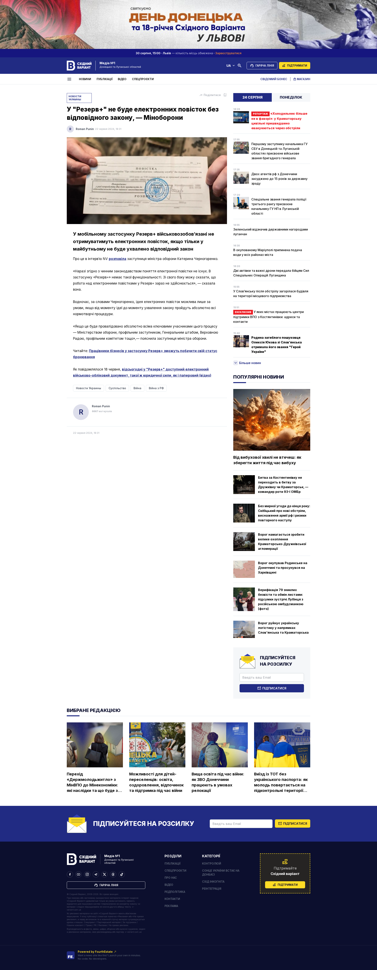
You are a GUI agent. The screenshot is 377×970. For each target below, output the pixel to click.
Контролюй (211, 863)
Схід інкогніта (213, 881)
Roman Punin (85, 129)
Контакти (172, 898)
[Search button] (239, 65)
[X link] (104, 874)
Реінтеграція (211, 888)
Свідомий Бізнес (273, 79)
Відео (122, 79)
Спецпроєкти (143, 79)
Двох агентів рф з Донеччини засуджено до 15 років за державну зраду (279, 178)
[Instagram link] (87, 874)
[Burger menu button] (70, 79)
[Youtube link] (78, 874)
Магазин (303, 79)
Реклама (171, 906)
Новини (85, 79)
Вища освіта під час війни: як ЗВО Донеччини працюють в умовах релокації (218, 782)
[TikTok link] (122, 874)
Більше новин (250, 363)
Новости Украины (75, 98)
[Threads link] (113, 874)
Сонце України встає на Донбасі (220, 872)
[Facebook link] (70, 874)
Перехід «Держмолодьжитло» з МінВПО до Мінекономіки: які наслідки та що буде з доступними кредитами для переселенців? (92, 782)
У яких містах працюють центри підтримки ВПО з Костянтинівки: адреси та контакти (268, 317)
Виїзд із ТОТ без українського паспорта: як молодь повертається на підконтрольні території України (281, 782)
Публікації (105, 79)
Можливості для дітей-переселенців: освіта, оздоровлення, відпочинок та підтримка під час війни (156, 782)
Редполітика (175, 891)
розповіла (117, 259)
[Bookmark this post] (225, 95)
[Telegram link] (96, 874)
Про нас (171, 877)
